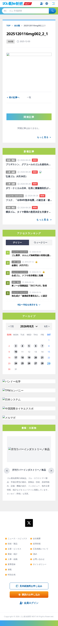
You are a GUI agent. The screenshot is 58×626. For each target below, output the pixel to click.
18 (22, 357)
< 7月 (11, 326)
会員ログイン (31, 602)
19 (29, 357)
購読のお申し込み (31, 594)
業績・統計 (11, 554)
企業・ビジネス (13, 548)
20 (35, 357)
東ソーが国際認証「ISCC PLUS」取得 (29, 285)
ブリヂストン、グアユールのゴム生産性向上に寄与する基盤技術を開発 (29, 164)
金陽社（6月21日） (21, 265)
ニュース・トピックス (16, 538)
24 (16, 363)
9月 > (47, 326)
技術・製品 (11, 543)
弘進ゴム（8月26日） (17, 176)
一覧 (29, 97)
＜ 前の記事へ (12, 97)
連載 (8, 569)
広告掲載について (39, 548)
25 (22, 363)
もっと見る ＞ (44, 137)
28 (42, 363)
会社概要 (35, 538)
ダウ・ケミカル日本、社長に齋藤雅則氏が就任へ (29, 188)
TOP (8, 25)
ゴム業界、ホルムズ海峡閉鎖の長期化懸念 (32, 255)
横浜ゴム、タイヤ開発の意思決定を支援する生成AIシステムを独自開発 (29, 211)
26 (29, 363)
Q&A (33, 554)
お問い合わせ (37, 559)
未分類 (17, 25)
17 (16, 357)
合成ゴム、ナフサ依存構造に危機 (27, 275)
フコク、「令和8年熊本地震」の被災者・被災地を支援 (29, 200)
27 (35, 363)
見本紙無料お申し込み (31, 585)
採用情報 (35, 543)
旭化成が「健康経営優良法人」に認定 (29, 295)
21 (42, 357)
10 (16, 351)
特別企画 (10, 574)
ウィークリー (40, 242)
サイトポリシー (38, 564)
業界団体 (10, 564)
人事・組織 (11, 559)
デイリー (17, 242)
